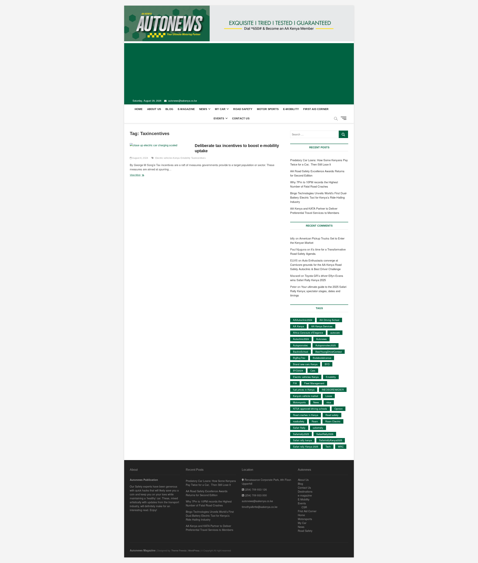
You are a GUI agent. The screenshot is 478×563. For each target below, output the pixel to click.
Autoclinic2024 (301, 339)
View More (140, 175)
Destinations (305, 491)
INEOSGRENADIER (333, 389)
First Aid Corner (315, 109)
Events (219, 118)
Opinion (338, 408)
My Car (220, 109)
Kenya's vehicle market (305, 396)
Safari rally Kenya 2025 (305, 446)
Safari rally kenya (302, 440)
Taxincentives (198, 158)
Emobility (185, 158)
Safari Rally (299, 427)
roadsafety (298, 421)
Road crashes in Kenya (305, 415)
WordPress (193, 550)
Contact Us (240, 118)
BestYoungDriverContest (328, 351)
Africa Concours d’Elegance (308, 332)
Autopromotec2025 (325, 345)
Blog (169, 109)
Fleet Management (314, 383)
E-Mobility (291, 109)
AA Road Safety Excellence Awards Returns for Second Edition (206, 493)
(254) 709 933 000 (255, 495)
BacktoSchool (300, 351)
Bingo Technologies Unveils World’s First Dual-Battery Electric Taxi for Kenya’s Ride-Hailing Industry (318, 197)
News (203, 109)
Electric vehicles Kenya (167, 158)
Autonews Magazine (143, 550)
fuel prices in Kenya (303, 389)
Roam (315, 421)
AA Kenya (298, 326)
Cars (312, 370)
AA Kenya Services (322, 326)
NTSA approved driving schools (310, 408)
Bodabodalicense (322, 358)
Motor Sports (268, 109)
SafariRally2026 (324, 434)
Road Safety (242, 109)
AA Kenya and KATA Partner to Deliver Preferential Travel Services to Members (209, 528)
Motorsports (299, 402)
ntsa (328, 402)
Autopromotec (300, 345)
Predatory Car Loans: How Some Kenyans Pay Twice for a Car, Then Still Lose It (211, 483)
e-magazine (186, 109)
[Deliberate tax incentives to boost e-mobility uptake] (160, 145)
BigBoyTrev (299, 358)
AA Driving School (329, 320)
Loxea (328, 396)
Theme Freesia (179, 550)
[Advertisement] (239, 69)
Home (139, 109)
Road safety (332, 415)
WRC (341, 446)
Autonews (321, 339)
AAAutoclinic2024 (302, 320)
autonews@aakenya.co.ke (182, 100)
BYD (327, 364)
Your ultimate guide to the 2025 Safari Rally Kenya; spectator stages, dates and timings (318, 291)
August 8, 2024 (140, 158)
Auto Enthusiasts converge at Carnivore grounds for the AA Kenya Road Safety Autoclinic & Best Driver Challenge (316, 264)
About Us (154, 109)
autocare (335, 332)
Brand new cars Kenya (305, 364)
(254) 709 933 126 (255, 489)
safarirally (318, 427)
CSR (304, 507)
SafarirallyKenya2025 (330, 440)
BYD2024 (298, 370)
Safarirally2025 (301, 434)
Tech (328, 446)
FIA (295, 383)
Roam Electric (333, 421)
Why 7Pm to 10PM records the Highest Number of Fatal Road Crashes (209, 503)
